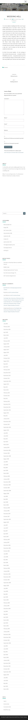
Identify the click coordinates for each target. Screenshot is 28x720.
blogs (5, 227)
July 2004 (6, 611)
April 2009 (6, 470)
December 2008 (7, 482)
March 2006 (6, 565)
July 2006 (6, 553)
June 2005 (6, 591)
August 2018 (6, 343)
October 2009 (7, 453)
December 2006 (7, 545)
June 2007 (6, 528)
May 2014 (6, 364)
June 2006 (6, 556)
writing (5, 250)
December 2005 (7, 574)
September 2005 (7, 582)
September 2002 (7, 643)
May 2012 (6, 398)
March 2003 (6, 625)
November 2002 (7, 637)
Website (6, 130)
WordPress (17, 717)
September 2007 (7, 519)
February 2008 (7, 507)
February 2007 (7, 539)
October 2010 (7, 424)
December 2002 (7, 634)
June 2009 (6, 464)
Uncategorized (7, 247)
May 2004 (6, 614)
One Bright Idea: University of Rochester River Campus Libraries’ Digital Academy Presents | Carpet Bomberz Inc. (14, 300)
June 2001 (6, 680)
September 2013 (7, 381)
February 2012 (7, 401)
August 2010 (6, 430)
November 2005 (7, 577)
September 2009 (7, 456)
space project (7, 241)
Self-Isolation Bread (13, 292)
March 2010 (6, 444)
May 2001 (6, 683)
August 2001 (6, 674)
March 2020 (6, 335)
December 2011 (7, 404)
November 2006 (7, 548)
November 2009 (7, 450)
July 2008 (6, 496)
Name (5, 117)
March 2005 (6, 600)
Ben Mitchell (6, 287)
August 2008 (6, 493)
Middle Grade (6, 267)
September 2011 (7, 410)
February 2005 (7, 602)
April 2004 (6, 617)
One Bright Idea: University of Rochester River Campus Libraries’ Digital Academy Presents (13, 303)
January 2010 (6, 447)
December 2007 (7, 513)
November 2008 (7, 484)
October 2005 (7, 579)
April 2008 (6, 502)
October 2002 (7, 640)
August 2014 (6, 361)
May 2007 (6, 530)
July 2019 (6, 338)
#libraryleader (7, 224)
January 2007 (6, 542)
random (6, 67)
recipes (5, 239)
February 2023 (7, 326)
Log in (5, 701)
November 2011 (7, 407)
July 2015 (6, 355)
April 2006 (6, 562)
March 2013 (6, 390)
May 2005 (6, 594)
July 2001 (6, 677)
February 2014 (7, 369)
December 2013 (7, 372)
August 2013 (6, 384)
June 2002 (6, 648)
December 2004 (7, 608)
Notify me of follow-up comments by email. (14, 138)
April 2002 (6, 654)
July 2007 (6, 525)
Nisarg (25, 717)
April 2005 (6, 597)
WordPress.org (7, 709)
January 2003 (6, 631)
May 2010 (6, 438)
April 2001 (6, 686)
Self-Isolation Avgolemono (10, 275)
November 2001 (7, 666)
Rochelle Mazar (18, 19)
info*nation (6, 230)
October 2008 (7, 487)
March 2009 (6, 473)
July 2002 (6, 646)
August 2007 (6, 522)
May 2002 (6, 651)
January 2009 (6, 479)
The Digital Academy (8, 244)
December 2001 (7, 663)
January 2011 (6, 418)
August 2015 (6, 352)
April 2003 (6, 623)
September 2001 (7, 671)
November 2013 (7, 375)
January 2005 (6, 605)
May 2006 (6, 559)
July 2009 (6, 461)
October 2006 (7, 551)
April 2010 (6, 441)
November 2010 (7, 421)
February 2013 (7, 392)
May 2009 (6, 467)
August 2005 (6, 585)
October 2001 (7, 669)
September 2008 (7, 490)
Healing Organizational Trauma (11, 270)
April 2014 (6, 366)
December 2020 (7, 329)
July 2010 (6, 433)
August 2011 (6, 412)
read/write (6, 236)
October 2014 (7, 358)
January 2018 (6, 346)
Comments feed (7, 706)
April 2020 (6, 332)
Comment (6, 98)
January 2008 (6, 510)
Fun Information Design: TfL (10, 272)
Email (5, 124)
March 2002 (6, 657)
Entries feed (6, 704)
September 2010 (7, 427)
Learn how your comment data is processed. (14, 152)
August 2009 (6, 459)
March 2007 (6, 536)
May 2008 (6, 499)
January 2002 (6, 660)
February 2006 (7, 568)
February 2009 (7, 476)
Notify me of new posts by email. (11, 143)
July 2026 (6, 323)
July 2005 (6, 588)
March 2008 (6, 505)
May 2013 (6, 387)
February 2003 (7, 628)
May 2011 (6, 415)
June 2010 (6, 436)
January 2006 (6, 571)
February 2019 (7, 341)
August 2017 (6, 349)
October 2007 (7, 516)
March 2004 (6, 620)
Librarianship (7, 233)
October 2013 (7, 378)
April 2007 (6, 533)
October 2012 (7, 395)
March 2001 (6, 689)
